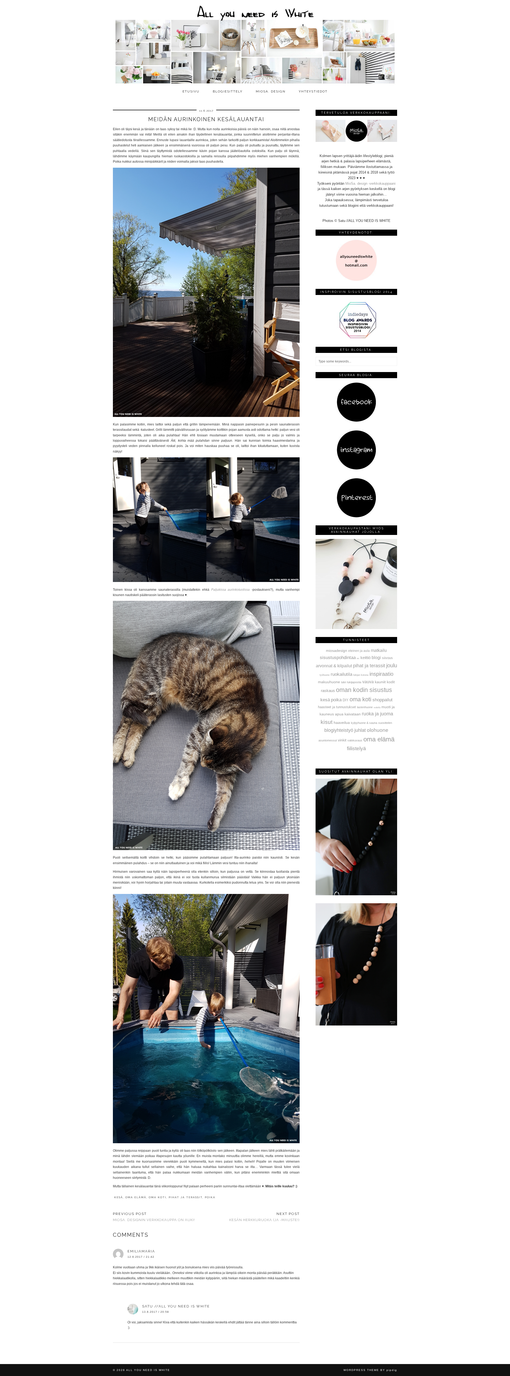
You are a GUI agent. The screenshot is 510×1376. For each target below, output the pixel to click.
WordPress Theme (361, 1370)
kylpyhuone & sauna (364, 722)
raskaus (328, 690)
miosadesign (336, 650)
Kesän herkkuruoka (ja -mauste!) (264, 1217)
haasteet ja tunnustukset (337, 707)
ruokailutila (341, 674)
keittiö (365, 657)
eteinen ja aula (359, 651)
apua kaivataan (348, 714)
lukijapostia (354, 682)
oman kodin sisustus (364, 689)
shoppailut (382, 699)
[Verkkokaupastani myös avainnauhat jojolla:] (356, 628)
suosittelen (385, 722)
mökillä (377, 707)
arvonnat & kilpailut (334, 665)
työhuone (325, 675)
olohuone (377, 730)
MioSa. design (271, 91)
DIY (345, 700)
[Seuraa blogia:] (356, 421)
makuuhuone (329, 682)
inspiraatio (381, 674)
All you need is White (148, 1370)
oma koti (157, 1197)
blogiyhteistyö (338, 730)
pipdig (391, 1370)
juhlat (360, 730)
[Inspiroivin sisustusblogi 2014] (356, 338)
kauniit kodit (385, 682)
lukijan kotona (360, 675)
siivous (387, 658)
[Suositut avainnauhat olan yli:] (356, 894)
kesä (118, 1197)
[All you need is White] (255, 43)
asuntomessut (327, 740)
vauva (368, 681)
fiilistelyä (356, 748)
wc (358, 658)
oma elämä (135, 1197)
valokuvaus (354, 740)
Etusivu (190, 91)
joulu (391, 665)
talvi (343, 682)
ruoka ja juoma (377, 713)
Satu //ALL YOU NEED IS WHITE (176, 1306)
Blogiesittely (228, 91)
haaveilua (342, 722)
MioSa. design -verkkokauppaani (370, 183)
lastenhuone (365, 707)
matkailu (379, 650)
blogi (376, 657)
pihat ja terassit (185, 1197)
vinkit (342, 740)
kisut (327, 722)
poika (210, 1197)
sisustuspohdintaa (338, 657)
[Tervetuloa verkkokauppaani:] (356, 141)
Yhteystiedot (313, 91)
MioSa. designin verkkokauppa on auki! (154, 1217)
